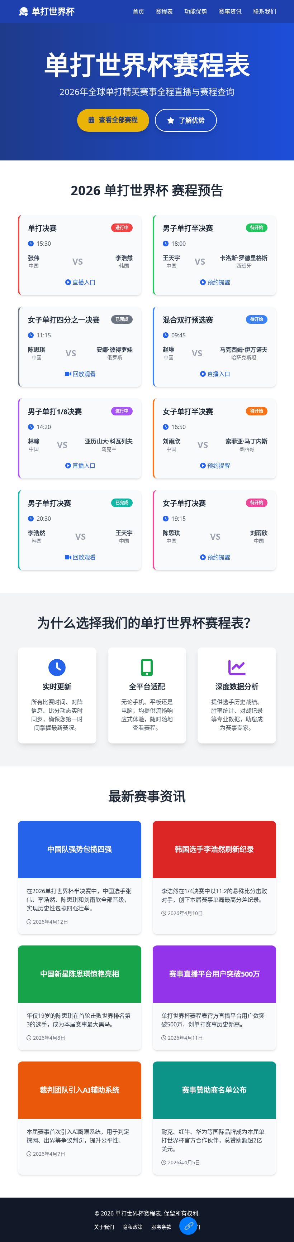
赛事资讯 (230, 11)
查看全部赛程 (117, 119)
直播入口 (83, 282)
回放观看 (84, 374)
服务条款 (161, 1226)
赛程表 (164, 11)
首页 (138, 11)
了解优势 (191, 120)
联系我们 (264, 11)
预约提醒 (218, 282)
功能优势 (195, 11)
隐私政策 (133, 1226)
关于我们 (104, 1226)
